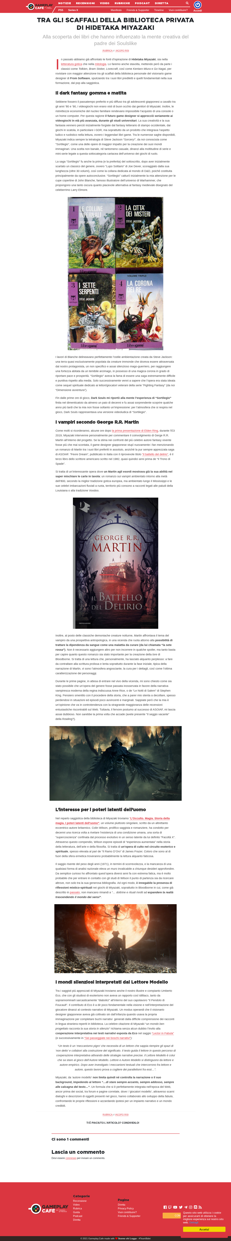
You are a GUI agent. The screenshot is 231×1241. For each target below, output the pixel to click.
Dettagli (193, 1222)
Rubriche (122, 3)
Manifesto (116, 10)
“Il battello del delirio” (155, 454)
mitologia (100, 64)
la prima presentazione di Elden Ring (135, 430)
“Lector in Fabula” (163, 1033)
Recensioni (85, 3)
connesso (71, 1158)
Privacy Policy (126, 1208)
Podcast (142, 3)
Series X (73, 10)
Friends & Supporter (138, 10)
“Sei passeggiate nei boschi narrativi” (107, 1038)
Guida (76, 1212)
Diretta (161, 3)
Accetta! (204, 1229)
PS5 (60, 10)
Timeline (159, 10)
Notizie (64, 3)
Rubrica (77, 1208)
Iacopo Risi (122, 50)
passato (75, 892)
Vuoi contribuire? (178, 10)
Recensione (80, 1201)
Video (105, 3)
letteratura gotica (71, 64)
